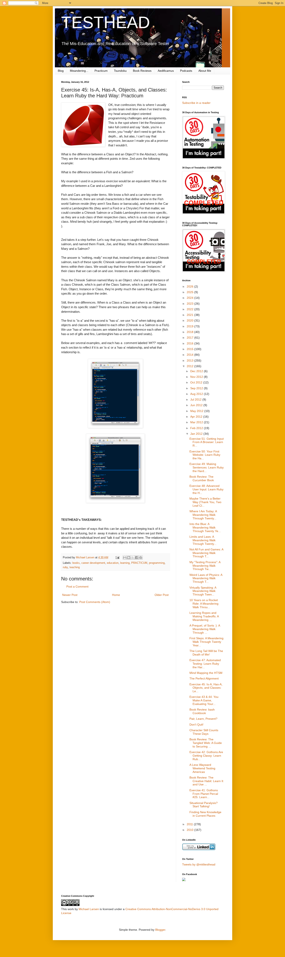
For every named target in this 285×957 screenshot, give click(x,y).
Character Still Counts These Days (203, 731)
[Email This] (125, 557)
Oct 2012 (196, 382)
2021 (190, 314)
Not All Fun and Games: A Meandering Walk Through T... (206, 553)
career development (93, 562)
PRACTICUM (139, 562)
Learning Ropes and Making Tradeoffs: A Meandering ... (204, 616)
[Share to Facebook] (137, 557)
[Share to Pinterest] (141, 557)
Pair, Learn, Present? (203, 718)
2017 (190, 337)
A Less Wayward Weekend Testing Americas (202, 768)
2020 (190, 320)
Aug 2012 (197, 394)
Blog (61, 70)
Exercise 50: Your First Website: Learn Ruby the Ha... (204, 455)
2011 (190, 824)
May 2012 (197, 411)
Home (116, 595)
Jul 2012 (196, 399)
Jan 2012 (196, 433)
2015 (190, 349)
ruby (65, 567)
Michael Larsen (89, 909)
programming (157, 562)
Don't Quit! (196, 724)
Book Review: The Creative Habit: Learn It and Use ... (206, 781)
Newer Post (69, 595)
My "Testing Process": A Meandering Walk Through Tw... (204, 565)
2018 (190, 332)
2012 (190, 366)
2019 (190, 326)
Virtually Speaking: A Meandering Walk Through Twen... (202, 591)
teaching (74, 567)
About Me (204, 70)
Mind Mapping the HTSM (205, 672)
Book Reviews (142, 70)
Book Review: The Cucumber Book (201, 478)
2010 (190, 829)
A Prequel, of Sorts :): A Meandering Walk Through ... (204, 629)
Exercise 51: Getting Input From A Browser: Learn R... (206, 442)
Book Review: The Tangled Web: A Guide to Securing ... (205, 743)
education (113, 562)
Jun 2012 (196, 405)
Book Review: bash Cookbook (202, 711)
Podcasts (186, 70)
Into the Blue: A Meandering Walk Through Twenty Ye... (205, 527)
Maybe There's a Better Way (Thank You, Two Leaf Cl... (205, 502)
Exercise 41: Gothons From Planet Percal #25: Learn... (203, 794)
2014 (190, 354)
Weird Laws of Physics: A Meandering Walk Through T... (205, 578)
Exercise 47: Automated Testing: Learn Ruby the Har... (205, 663)
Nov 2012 (197, 376)
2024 (190, 297)
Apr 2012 (196, 416)
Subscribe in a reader (196, 102)
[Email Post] (117, 557)
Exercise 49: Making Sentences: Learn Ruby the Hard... (206, 467)
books (76, 562)
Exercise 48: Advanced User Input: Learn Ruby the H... (206, 489)
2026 (190, 286)
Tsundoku (120, 70)
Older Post (162, 595)
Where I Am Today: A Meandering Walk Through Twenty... (203, 515)
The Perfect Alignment (204, 678)
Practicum (101, 70)
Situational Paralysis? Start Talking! (203, 804)
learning (125, 562)
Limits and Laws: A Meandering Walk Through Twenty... (202, 540)
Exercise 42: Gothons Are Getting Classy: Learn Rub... (206, 755)
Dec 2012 (197, 371)
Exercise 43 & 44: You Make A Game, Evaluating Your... (203, 700)
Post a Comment (77, 586)
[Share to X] (133, 557)
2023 (190, 303)
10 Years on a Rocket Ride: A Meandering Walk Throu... (203, 603)
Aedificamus (166, 70)
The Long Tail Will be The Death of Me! (206, 652)
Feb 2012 (197, 428)
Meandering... (79, 70)
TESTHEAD (105, 22)
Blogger (160, 929)
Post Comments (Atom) (94, 602)
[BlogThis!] (129, 557)
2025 (190, 292)
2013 (190, 360)
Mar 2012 (197, 422)
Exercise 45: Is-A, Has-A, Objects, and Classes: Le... (205, 688)
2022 (190, 309)
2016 (190, 343)
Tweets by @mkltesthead (198, 864)
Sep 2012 (197, 388)
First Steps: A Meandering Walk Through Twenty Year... (206, 642)
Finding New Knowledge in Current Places (205, 813)
